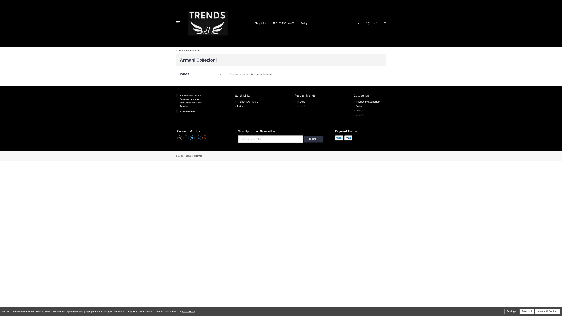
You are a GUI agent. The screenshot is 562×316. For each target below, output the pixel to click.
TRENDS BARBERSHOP (368, 102)
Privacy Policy (188, 311)
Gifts (358, 110)
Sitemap (198, 156)
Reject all (527, 311)
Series (359, 106)
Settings (511, 311)
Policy (304, 23)
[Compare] (367, 25)
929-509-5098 (187, 111)
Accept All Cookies (548, 311)
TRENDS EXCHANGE (283, 23)
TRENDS (301, 102)
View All (301, 106)
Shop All (259, 23)
